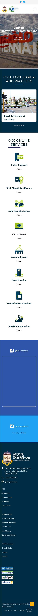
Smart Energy (6, 531)
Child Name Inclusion (19, 211)
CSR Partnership (7, 544)
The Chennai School (9, 535)
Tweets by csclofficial (19, 433)
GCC (3, 489)
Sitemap (22, 610)
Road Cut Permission (19, 326)
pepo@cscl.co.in (11, 482)
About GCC (5, 493)
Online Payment (19, 165)
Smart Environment (9, 523)
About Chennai (7, 497)
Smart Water (6, 527)
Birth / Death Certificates (19, 188)
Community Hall (19, 257)
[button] (15, 125)
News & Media (7, 548)
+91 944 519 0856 (11, 478)
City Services (6, 506)
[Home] (11, 8)
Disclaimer (8, 610)
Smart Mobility (7, 514)
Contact (4, 556)
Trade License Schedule (19, 303)
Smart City (5, 501)
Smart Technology (8, 518)
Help (15, 610)
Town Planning (19, 280)
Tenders (4, 552)
